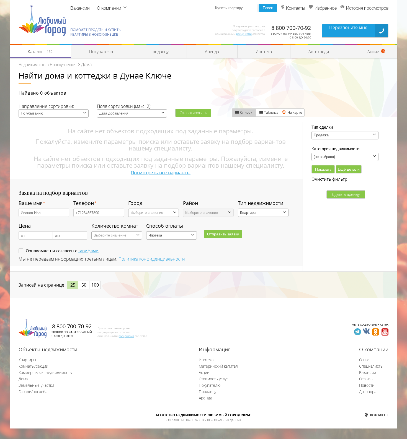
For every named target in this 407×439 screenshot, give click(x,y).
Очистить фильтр (329, 179)
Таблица (271, 112)
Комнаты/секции (33, 366)
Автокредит (319, 51)
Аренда (212, 51)
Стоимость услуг (213, 378)
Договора (367, 391)
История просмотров (367, 9)
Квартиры (27, 359)
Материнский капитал (218, 366)
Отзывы (366, 378)
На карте (294, 112)
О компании (109, 9)
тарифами (88, 250)
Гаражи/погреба (33, 391)
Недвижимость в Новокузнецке (47, 64)
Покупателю (101, 51)
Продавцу (159, 51)
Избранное (326, 9)
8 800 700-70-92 (291, 28)
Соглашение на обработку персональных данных (203, 420)
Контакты (295, 9)
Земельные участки (36, 385)
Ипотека (264, 51)
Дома (23, 378)
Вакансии (80, 9)
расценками (244, 34)
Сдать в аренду (346, 194)
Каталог (40, 51)
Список (246, 112)
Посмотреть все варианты (160, 172)
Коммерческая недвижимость (45, 372)
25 (72, 285)
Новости (366, 385)
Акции (204, 372)
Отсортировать (193, 112)
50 (83, 285)
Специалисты (371, 366)
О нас (364, 359)
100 (95, 285)
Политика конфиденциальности (152, 259)
